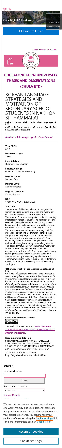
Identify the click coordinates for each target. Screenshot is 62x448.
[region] (31, 423)
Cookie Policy (44, 422)
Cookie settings (44, 418)
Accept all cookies (31, 432)
